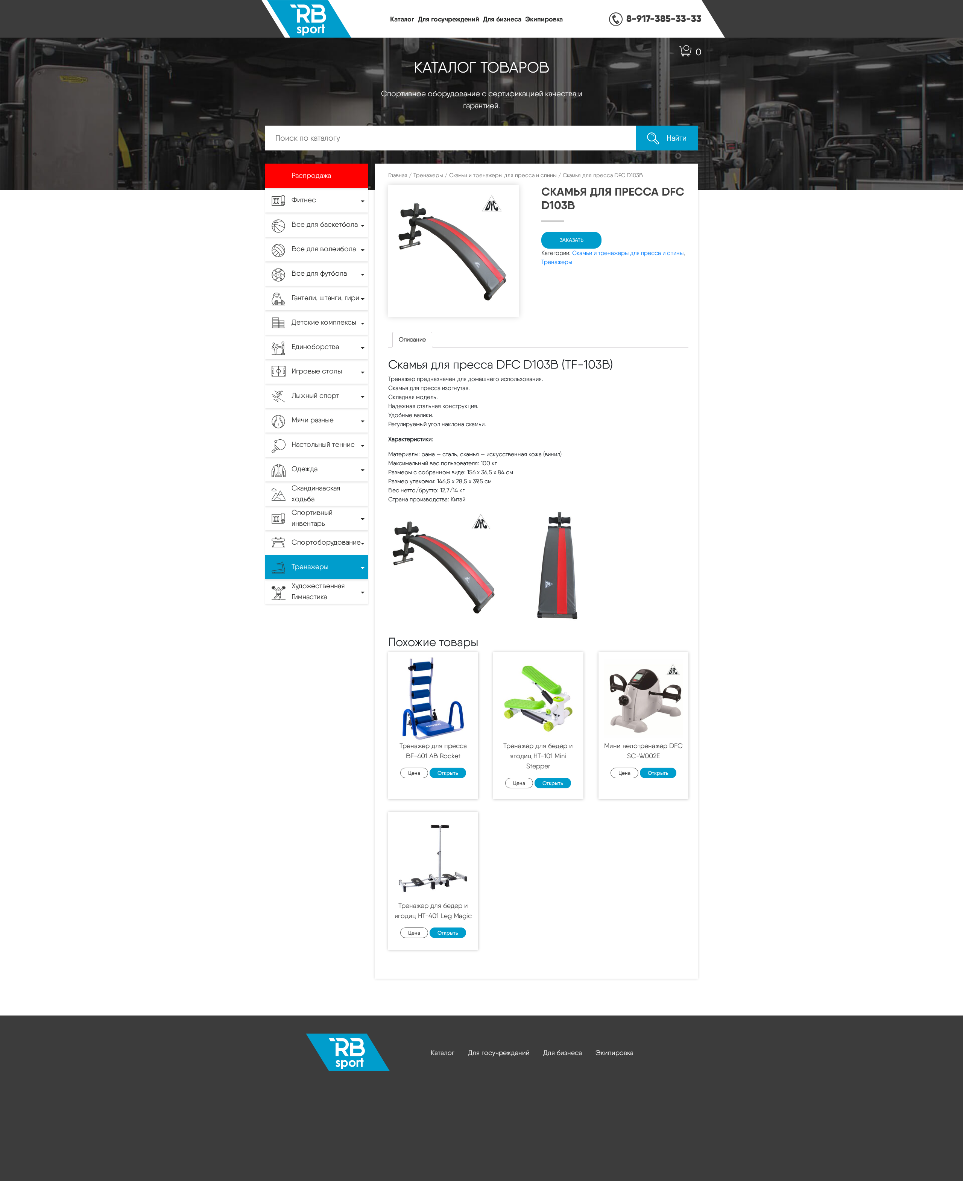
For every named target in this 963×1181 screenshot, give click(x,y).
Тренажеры (428, 175)
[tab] (412, 340)
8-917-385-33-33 (664, 18)
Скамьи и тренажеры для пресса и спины (503, 175)
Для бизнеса (502, 19)
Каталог (402, 19)
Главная (397, 175)
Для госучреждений (448, 19)
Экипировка (544, 19)
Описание (412, 339)
